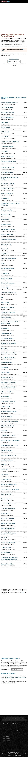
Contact (17, 719)
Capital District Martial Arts (7, 528)
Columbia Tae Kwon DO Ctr (7, 547)
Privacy (4, 719)
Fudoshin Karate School (6, 333)
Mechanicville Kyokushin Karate (8, 161)
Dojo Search (5, 725)
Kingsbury (12, 678)
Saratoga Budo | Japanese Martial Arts (10, 142)
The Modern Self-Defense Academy (9, 421)
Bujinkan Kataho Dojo (6, 224)
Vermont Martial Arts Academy (8, 358)
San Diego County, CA (6, 740)
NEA (2, 297)
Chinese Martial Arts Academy (8, 283)
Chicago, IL (16, 729)
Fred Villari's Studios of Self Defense (9, 445)
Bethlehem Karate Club (6, 552)
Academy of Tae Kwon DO (7, 156)
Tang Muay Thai (4, 474)
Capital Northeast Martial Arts (8, 455)
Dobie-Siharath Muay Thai (7, 193)
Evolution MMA (4, 470)
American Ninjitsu (5, 288)
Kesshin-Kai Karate (5, 406)
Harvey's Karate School (6, 278)
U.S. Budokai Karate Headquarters (9, 411)
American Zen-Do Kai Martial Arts (9, 484)
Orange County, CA (6, 742)
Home (6, 718)
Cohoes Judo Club (5, 249)
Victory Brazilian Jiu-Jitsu (7, 499)
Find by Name (5, 727)
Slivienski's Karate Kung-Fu (7, 307)
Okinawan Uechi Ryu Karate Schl (8, 343)
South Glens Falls (18, 677)
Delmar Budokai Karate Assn (7, 518)
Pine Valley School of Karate (7, 184)
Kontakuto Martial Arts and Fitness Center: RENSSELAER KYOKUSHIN (9, 558)
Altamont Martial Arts (6, 513)
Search (23, 592)
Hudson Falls (7, 677)
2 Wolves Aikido (4, 367)
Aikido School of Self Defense (8, 523)
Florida (11, 727)
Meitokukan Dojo (5, 302)
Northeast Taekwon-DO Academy (9, 387)
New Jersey (12, 732)
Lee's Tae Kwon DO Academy (7, 268)
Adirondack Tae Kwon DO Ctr (7, 189)
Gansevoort (7, 678)
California (11, 725)
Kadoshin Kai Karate (6, 479)
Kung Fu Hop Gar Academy (7, 108)
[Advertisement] (14, 18)
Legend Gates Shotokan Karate (8, 258)
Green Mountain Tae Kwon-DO (8, 229)
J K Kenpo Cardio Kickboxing (7, 392)
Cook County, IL (5, 746)
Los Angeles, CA (17, 732)
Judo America (4, 348)
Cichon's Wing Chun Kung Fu (7, 426)
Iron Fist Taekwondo (5, 127)
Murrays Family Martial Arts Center (9, 103)
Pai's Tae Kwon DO (5, 132)
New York (11, 729)
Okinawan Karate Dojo (6, 215)
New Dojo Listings (6, 730)
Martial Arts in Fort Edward (14, 59)
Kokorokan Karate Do (6, 244)
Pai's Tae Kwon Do (5, 465)
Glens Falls (24, 677)
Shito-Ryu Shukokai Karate (7, 117)
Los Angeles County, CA (7, 738)
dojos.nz (19, 755)
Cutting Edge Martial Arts (7, 146)
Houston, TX (17, 725)
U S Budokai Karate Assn (6, 210)
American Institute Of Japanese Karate (10, 440)
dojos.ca (20, 753)
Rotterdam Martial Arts (6, 362)
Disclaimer (10, 719)
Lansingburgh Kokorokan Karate (8, 239)
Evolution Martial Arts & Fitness (8, 353)
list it (8, 682)
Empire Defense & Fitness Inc (8, 401)
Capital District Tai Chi (6, 494)
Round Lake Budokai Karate (7, 167)
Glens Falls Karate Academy (7, 112)
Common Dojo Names (6, 729)
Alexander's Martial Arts (7, 377)
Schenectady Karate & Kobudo (8, 382)
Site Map (23, 719)
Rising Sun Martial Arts (6, 450)
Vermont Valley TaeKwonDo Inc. (8, 533)
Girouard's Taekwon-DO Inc (7, 564)
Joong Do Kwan (4, 254)
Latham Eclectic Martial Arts (8, 312)
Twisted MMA (4, 538)
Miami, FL (16, 730)
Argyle (2, 678)
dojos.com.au (9, 755)
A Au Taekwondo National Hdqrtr (8, 293)
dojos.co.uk (12, 753)
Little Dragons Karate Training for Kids (10, 489)
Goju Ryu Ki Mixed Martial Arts (8, 436)
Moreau (12, 677)
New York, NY (17, 727)
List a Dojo (21, 718)
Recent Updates (5, 732)
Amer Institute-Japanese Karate (8, 504)
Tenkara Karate (4, 137)
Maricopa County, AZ (6, 744)
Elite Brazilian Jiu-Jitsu (6, 317)
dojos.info (6, 753)
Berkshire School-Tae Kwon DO (8, 543)
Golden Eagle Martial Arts (7, 172)
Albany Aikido (4, 431)
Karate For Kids (4, 151)
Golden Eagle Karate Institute (8, 509)
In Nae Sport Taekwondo (7, 234)
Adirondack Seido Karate (7, 460)
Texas (11, 730)
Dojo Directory (13, 718)
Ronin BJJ (3, 263)
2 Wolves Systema (5, 372)
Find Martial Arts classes (5, 669)
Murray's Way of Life (5, 122)
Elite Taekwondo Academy (7, 338)
